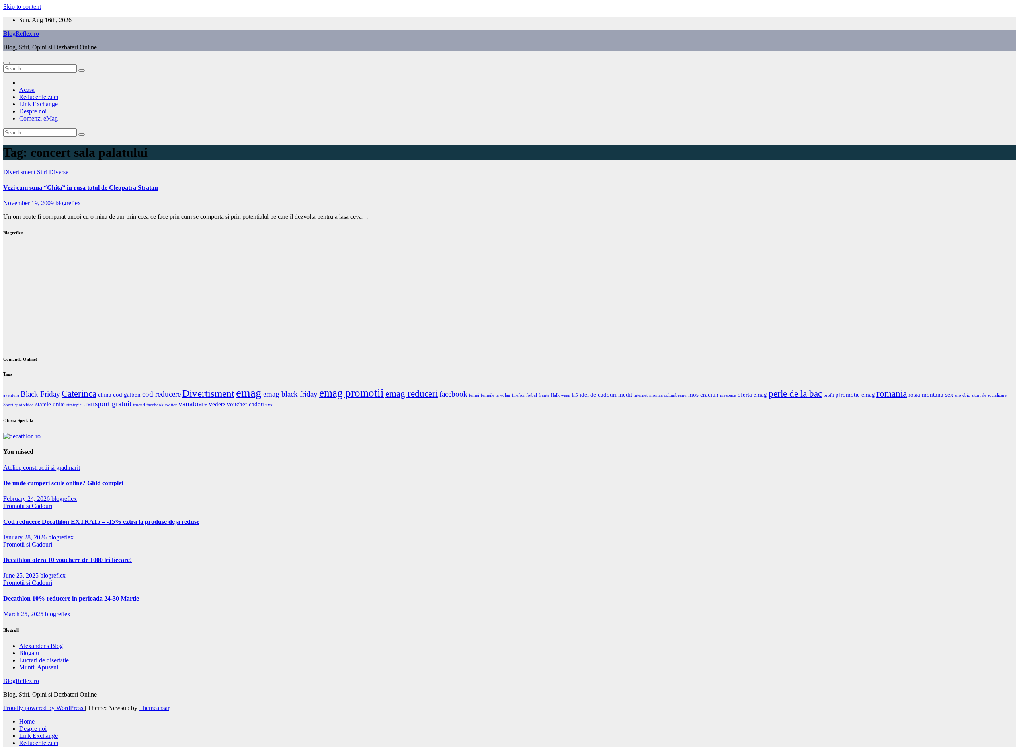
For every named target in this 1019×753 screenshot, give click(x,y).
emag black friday (290, 394)
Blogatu (29, 653)
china (104, 394)
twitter (171, 405)
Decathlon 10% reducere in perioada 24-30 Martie (71, 598)
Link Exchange (38, 104)
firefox (518, 395)
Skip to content (22, 6)
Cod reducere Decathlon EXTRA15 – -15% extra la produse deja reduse (101, 521)
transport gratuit (107, 403)
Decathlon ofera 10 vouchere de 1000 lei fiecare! (67, 559)
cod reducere (161, 394)
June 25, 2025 (21, 575)
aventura (11, 395)
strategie (74, 405)
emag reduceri (411, 394)
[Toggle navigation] (6, 63)
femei (474, 395)
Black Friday (40, 394)
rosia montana (925, 394)
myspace (728, 395)
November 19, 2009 (29, 203)
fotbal (531, 395)
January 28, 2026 (25, 537)
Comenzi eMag (38, 118)
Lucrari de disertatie (44, 660)
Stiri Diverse (52, 172)
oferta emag (752, 394)
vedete (217, 404)
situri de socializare (989, 395)
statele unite (50, 404)
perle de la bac (795, 394)
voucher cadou (245, 404)
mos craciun (703, 394)
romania (891, 394)
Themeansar (154, 707)
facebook (453, 394)
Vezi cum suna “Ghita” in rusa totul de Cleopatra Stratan (80, 187)
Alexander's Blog (41, 645)
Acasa (27, 89)
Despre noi (33, 111)
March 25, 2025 (24, 614)
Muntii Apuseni (38, 667)
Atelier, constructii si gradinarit (41, 467)
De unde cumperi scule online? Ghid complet (63, 483)
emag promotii (351, 393)
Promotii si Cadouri (27, 505)
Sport (8, 405)
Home (27, 721)
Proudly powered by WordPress (44, 707)
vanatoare (192, 403)
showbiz (962, 395)
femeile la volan (495, 395)
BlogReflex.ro (21, 33)
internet (641, 395)
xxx (269, 405)
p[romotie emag (855, 394)
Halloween (560, 395)
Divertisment (20, 172)
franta (544, 395)
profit (829, 395)
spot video (24, 405)
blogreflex (68, 203)
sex (949, 394)
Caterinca (79, 394)
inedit (625, 394)
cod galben (127, 394)
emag (249, 392)
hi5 (575, 395)
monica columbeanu (668, 395)
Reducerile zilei (38, 96)
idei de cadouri (598, 394)
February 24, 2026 (27, 498)
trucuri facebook (148, 405)
